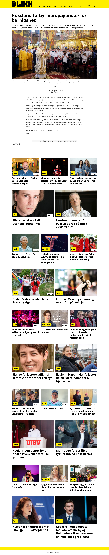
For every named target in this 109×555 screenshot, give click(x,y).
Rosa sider (71, 6)
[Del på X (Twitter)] (54, 92)
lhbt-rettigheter (49, 141)
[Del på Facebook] (52, 92)
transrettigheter (62, 141)
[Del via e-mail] (57, 92)
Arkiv (79, 6)
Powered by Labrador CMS (54, 552)
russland (73, 141)
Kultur (56, 6)
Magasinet (41, 6)
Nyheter (49, 6)
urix (41, 141)
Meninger (63, 6)
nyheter (35, 141)
